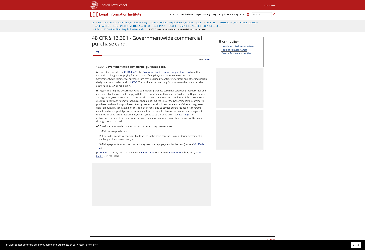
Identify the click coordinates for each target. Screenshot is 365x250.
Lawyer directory (202, 14)
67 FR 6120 (175, 152)
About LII (174, 14)
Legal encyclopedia (222, 14)
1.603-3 (133, 82)
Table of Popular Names (234, 49)
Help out (238, 14)
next (207, 59)
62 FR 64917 (103, 152)
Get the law (186, 14)
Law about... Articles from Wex (237, 46)
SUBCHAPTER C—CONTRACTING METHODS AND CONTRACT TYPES (130, 26)
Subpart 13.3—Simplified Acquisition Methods (119, 29)
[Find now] (274, 14)
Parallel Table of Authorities (236, 53)
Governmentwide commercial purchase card (167, 72)
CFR (98, 52)
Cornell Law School (112, 4)
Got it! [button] (356, 245)
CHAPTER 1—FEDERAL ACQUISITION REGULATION (232, 22)
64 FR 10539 (147, 152)
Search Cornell (269, 5)
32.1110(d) (184, 114)
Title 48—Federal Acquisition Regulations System (176, 22)
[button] (274, 14)
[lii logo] (122, 14)
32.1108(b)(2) (130, 72)
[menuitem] (173, 14)
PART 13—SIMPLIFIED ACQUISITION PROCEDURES (195, 26)
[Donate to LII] (248, 14)
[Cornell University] (94, 4)
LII (93, 22)
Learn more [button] (92, 245)
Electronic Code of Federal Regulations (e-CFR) (122, 22)
